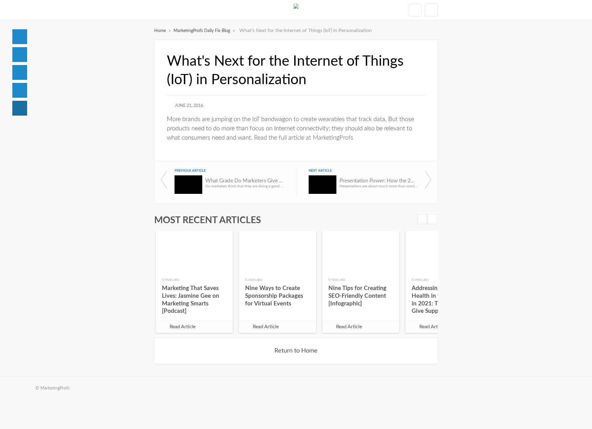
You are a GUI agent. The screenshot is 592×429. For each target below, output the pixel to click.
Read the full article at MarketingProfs (303, 138)
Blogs (19, 108)
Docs (19, 54)
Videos (19, 90)
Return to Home (296, 351)
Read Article (182, 326)
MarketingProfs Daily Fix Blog (202, 31)
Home (19, 36)
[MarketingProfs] (296, 10)
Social (19, 72)
